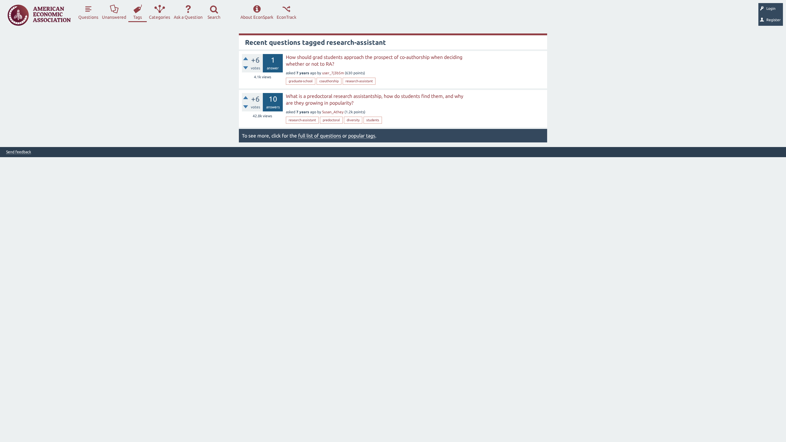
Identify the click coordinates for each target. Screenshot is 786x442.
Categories (159, 17)
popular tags (361, 135)
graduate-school (301, 81)
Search (214, 17)
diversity (353, 120)
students (372, 120)
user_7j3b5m (333, 73)
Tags (137, 17)
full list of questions (319, 135)
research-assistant (359, 81)
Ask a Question (188, 17)
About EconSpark (256, 17)
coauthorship (329, 81)
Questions (88, 17)
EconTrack (286, 17)
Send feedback (18, 152)
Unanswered (114, 17)
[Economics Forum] (39, 15)
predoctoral (331, 120)
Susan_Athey (333, 112)
